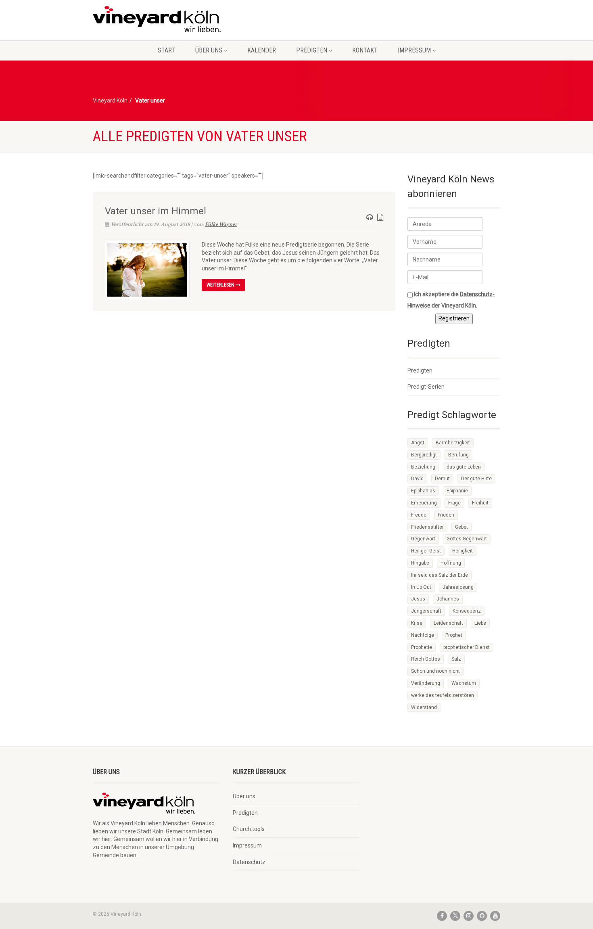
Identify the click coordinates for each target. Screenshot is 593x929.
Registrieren (454, 318)
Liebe (480, 623)
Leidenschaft (448, 623)
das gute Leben (464, 467)
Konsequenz (467, 611)
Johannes (447, 599)
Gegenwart (423, 539)
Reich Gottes (425, 659)
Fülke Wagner (221, 224)
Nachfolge (422, 635)
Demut (442, 478)
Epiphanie (457, 491)
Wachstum (463, 683)
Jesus (418, 599)
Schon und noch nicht (435, 671)
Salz (456, 659)
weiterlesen (221, 285)
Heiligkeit (462, 551)
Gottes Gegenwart (467, 539)
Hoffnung (451, 563)
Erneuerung (424, 503)
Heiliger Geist (426, 551)
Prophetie (421, 647)
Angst (417, 443)
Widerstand (424, 707)
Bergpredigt (424, 455)
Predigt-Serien (426, 386)
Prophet (453, 635)
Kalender (261, 50)
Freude (418, 515)
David (417, 478)
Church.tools (249, 829)
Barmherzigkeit (453, 443)
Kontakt (365, 50)
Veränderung (425, 683)
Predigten (311, 50)
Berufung (458, 455)
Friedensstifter (427, 527)
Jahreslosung (458, 587)
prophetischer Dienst (466, 647)
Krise (416, 623)
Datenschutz (249, 862)
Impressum (414, 50)
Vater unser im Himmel (155, 211)
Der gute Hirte (476, 478)
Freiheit (480, 503)
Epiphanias (423, 491)
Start (166, 50)
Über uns (208, 50)
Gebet (461, 527)
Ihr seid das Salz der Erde (439, 575)
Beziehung (423, 467)
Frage (454, 503)
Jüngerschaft (426, 611)
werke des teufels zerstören (442, 695)
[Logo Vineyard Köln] (157, 19)
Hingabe (420, 563)
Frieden (446, 515)
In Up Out (421, 587)
